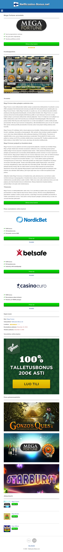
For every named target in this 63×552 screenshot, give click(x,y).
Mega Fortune (10, 319)
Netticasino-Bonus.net (17, 321)
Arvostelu (31, 242)
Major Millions (15, 526)
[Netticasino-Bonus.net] (31, 4)
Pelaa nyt (31, 238)
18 (34, 540)
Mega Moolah (15, 513)
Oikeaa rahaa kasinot (31, 202)
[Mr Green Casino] (31, 366)
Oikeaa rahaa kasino (32, 44)
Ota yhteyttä (31, 545)
